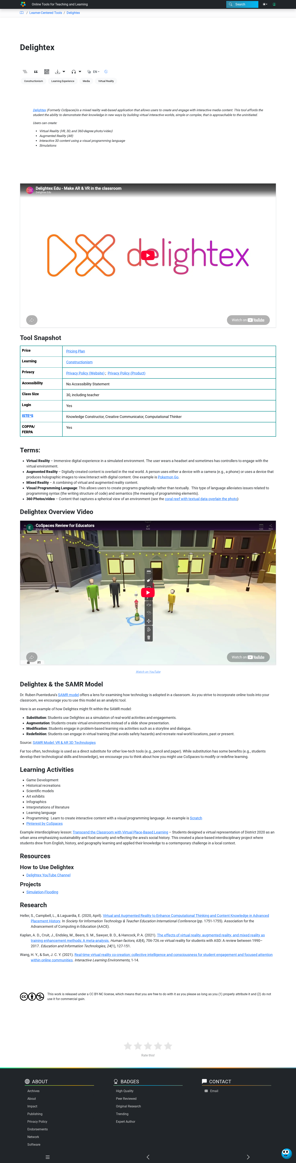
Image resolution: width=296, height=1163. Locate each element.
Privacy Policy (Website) (85, 373)
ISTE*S (27, 416)
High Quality (125, 1091)
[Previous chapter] (148, 1157)
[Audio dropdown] (76, 72)
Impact (32, 1106)
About (31, 1099)
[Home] (23, 4)
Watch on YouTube (148, 672)
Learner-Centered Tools (45, 13)
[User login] (274, 4)
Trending (122, 1114)
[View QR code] (47, 72)
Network (33, 1137)
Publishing (34, 1114)
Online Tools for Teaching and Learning (60, 4)
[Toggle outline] (25, 72)
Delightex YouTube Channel (48, 875)
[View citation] (36, 72)
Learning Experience (62, 81)
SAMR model (68, 695)
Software (33, 1144)
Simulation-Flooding (42, 892)
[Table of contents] (21, 12)
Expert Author (125, 1122)
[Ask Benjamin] (287, 1153)
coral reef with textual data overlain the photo (201, 499)
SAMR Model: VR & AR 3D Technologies (64, 742)
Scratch (196, 818)
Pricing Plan (75, 351)
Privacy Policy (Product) (126, 373)
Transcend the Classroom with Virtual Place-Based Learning (120, 832)
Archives (33, 1091)
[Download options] (60, 72)
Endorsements (37, 1129)
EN (95, 72)
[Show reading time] (106, 71)
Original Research (128, 1106)
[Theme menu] (265, 4)
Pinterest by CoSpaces (44, 823)
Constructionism (33, 81)
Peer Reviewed (126, 1099)
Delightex (73, 13)
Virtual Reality (106, 81)
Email (214, 1091)
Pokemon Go (168, 477)
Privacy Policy (37, 1122)
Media (86, 81)
